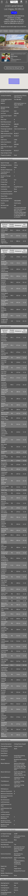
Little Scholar (4, 560)
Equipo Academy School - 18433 (5, 254)
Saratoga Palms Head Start (5, 430)
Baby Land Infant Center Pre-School (4, 671)
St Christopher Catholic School (5, 417)
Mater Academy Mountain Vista (5, 303)
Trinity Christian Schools (3, 571)
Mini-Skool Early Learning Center (5, 422)
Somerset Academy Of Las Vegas (5, 259)
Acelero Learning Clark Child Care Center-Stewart (5, 412)
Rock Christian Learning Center (5, 406)
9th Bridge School (4, 503)
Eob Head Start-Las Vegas (5, 351)
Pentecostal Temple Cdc (4, 516)
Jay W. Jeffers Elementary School (4, 230)
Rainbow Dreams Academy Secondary (4, 284)
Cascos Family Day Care (5, 456)
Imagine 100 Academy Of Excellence (4, 308)
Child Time (4, 460)
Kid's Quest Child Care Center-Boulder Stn (5, 544)
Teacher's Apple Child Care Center (5, 591)
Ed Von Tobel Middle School (5, 235)
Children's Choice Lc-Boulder (4, 533)
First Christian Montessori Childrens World (5, 662)
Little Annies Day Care (4, 607)
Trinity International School (4, 597)
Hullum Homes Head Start (5, 389)
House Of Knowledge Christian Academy (4, 527)
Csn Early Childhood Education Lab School (5, 372)
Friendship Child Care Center (5, 666)
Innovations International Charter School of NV (5, 265)
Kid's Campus (4, 618)
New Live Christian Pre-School (5, 473)
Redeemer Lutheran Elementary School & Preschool (4, 331)
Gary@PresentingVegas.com (16, 59)
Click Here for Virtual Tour (14, 68)
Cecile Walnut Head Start (4, 347)
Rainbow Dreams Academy (3, 278)
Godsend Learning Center (5, 632)
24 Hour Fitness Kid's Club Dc (5, 538)
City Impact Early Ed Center (5, 580)
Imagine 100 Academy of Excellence (4, 314)
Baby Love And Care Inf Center (5, 563)
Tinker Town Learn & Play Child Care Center (4, 379)
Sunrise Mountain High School (5, 240)
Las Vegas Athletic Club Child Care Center (4, 585)
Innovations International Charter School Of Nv (5, 272)
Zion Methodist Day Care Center (5, 512)
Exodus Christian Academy (3, 467)
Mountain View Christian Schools (5, 365)
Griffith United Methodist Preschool (5, 508)
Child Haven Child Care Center (4, 447)
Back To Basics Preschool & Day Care (5, 343)
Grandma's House (4, 426)
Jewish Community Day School (5, 602)
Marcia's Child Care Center (4, 397)
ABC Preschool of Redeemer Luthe (5, 337)
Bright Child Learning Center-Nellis (4, 402)
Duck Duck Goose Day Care (5, 611)
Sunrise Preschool (4, 442)
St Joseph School (3, 477)
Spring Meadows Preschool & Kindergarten (5, 521)
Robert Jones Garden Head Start (4, 356)
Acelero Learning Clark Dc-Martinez (5, 385)
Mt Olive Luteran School (5, 642)
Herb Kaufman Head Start (5, 676)
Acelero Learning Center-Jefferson (3, 494)
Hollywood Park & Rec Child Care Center (5, 656)
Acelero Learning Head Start (5, 627)
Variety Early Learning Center (5, 499)
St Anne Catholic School (5, 549)
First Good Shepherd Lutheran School (4, 487)
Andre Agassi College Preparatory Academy (4, 291)
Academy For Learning (4, 576)
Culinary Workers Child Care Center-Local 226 (5, 637)
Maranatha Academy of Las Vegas (5, 437)
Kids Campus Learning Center (5, 614)
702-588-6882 (17, 99)
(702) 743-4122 (13, 60)
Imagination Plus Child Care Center (5, 622)
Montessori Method (4, 652)
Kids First (3, 433)
